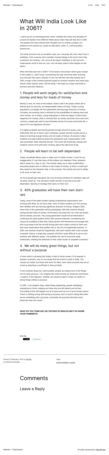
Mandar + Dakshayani (13, 5)
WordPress (101, 450)
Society (29, 359)
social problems (62, 362)
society (72, 362)
